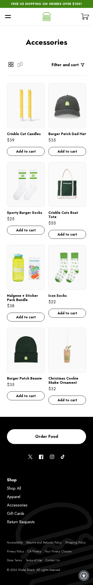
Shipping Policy (75, 542)
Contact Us (53, 560)
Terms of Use (34, 560)
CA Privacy (34, 551)
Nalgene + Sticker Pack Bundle (22, 298)
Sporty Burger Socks (24, 213)
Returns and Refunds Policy (44, 542)
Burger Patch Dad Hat (67, 134)
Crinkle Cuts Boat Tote (63, 215)
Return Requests (21, 522)
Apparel (13, 497)
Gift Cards (15, 513)
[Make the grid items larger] (20, 64)
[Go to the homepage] (46, 16)
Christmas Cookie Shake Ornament (63, 380)
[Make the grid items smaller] (11, 64)
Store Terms (14, 560)
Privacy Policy (15, 551)
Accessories (17, 505)
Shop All (14, 488)
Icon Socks (57, 296)
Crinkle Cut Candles (24, 134)
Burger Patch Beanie (24, 378)
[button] (7, 16)
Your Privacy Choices (58, 551)
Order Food (46, 436)
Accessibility (15, 542)
